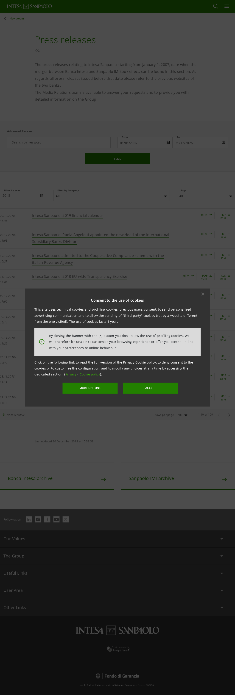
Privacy (71, 374)
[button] (203, 294)
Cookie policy (90, 374)
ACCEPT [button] (150, 388)
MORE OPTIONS (90, 388)
